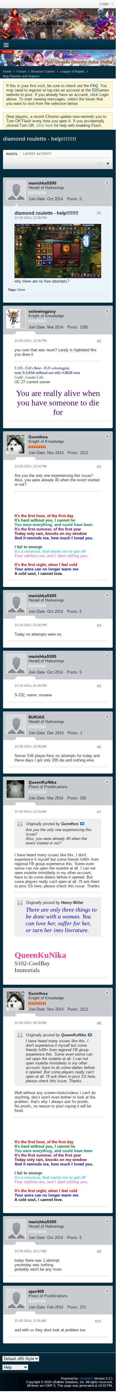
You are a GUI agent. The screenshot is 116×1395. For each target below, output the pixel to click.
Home (7, 71)
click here (44, 125)
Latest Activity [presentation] (37, 153)
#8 (99, 1023)
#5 (99, 686)
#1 (99, 213)
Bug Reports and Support (21, 76)
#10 (98, 1321)
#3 (99, 467)
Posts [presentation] (11, 154)
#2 (99, 341)
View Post (82, 823)
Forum (21, 71)
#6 (99, 747)
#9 (99, 1252)
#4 (99, 625)
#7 (99, 812)
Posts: (72, 199)
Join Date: (37, 199)
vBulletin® (86, 1378)
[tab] (11, 154)
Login (105, 4)
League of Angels (72, 71)
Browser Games (43, 71)
